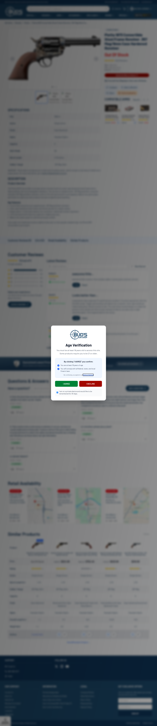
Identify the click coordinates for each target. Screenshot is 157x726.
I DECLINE (90, 384)
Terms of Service (88, 375)
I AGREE (66, 384)
